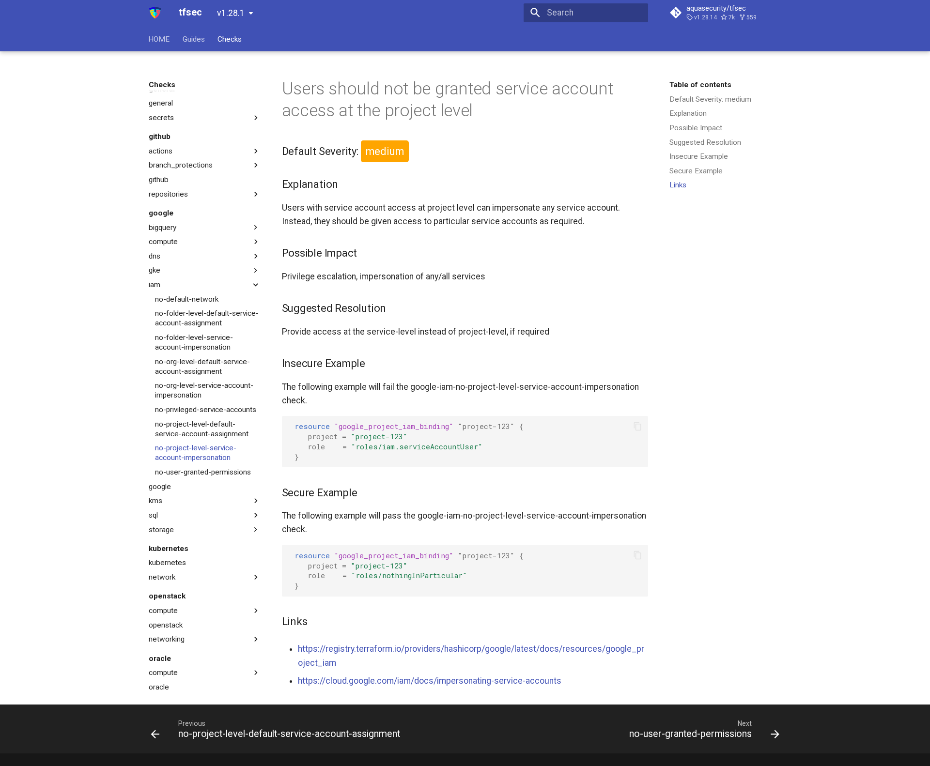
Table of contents (700, 84)
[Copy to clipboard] (637, 426)
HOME (159, 38)
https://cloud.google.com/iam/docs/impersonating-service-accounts (429, 681)
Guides (194, 38)
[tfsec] (155, 12)
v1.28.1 (231, 13)
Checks (229, 38)
